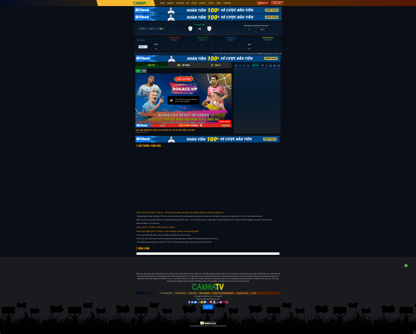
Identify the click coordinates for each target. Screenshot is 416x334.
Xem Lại (162, 3)
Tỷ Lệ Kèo (211, 3)
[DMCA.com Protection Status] (208, 323)
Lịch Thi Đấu (180, 3)
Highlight (170, 3)
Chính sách (180, 293)
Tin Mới (218, 3)
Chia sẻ (217, 65)
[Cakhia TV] (141, 3)
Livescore (202, 3)
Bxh (187, 3)
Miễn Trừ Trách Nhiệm (223, 293)
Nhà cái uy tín (263, 3)
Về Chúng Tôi (166, 293)
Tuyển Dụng (227, 3)
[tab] (151, 65)
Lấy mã (208, 307)
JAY (138, 71)
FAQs (254, 293)
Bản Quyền (205, 293)
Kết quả (194, 3)
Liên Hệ (192, 293)
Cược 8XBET (277, 3)
